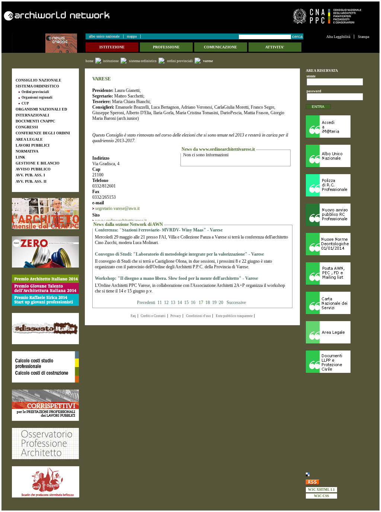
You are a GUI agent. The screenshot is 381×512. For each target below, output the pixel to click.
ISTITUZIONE (111, 61)
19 (214, 302)
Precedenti (146, 302)
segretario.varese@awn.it (117, 208)
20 (221, 302)
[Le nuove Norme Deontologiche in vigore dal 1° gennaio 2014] (337, 244)
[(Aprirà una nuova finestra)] (45, 213)
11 (159, 302)
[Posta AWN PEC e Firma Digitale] (337, 273)
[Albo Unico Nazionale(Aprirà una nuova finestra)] (337, 156)
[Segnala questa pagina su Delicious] (337, 474)
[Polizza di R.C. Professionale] (337, 185)
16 (193, 302)
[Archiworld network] (95, 15)
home (89, 61)
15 (186, 302)
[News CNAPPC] (65, 43)
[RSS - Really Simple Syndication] (337, 481)
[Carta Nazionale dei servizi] (337, 303)
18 (207, 302)
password (313, 91)
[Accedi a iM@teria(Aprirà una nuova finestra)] (337, 126)
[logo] (28, 43)
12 (166, 302)
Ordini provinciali (180, 61)
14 (179, 302)
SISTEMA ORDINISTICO (143, 61)
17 (201, 302)
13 (173, 302)
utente (311, 76)
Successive (236, 302)
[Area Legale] (337, 332)
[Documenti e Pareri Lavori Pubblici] (337, 362)
